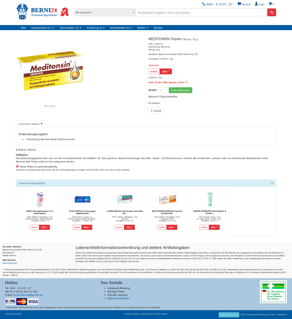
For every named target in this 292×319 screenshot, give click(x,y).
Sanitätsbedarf (119, 27)
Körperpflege (69, 27)
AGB (243, 314)
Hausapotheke (41, 27)
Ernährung (94, 27)
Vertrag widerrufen (229, 314)
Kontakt (271, 314)
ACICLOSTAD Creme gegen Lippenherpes (82, 212)
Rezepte (158, 27)
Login (261, 4)
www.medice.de (10, 262)
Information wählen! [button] (29, 124)
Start (23, 27)
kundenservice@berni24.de (28, 294)
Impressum (282, 314)
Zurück (157, 110)
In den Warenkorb (180, 90)
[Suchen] (271, 12)
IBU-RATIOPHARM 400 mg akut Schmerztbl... (167, 212)
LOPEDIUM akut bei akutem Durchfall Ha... (125, 212)
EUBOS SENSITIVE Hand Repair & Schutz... (209, 212)
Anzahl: (153, 90)
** (166, 71)
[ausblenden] (272, 183)
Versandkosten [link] (122, 298)
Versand (246, 4)
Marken (141, 27)
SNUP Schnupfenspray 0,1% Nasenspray (40, 212)
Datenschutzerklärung (257, 314)
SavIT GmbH (161, 313)
